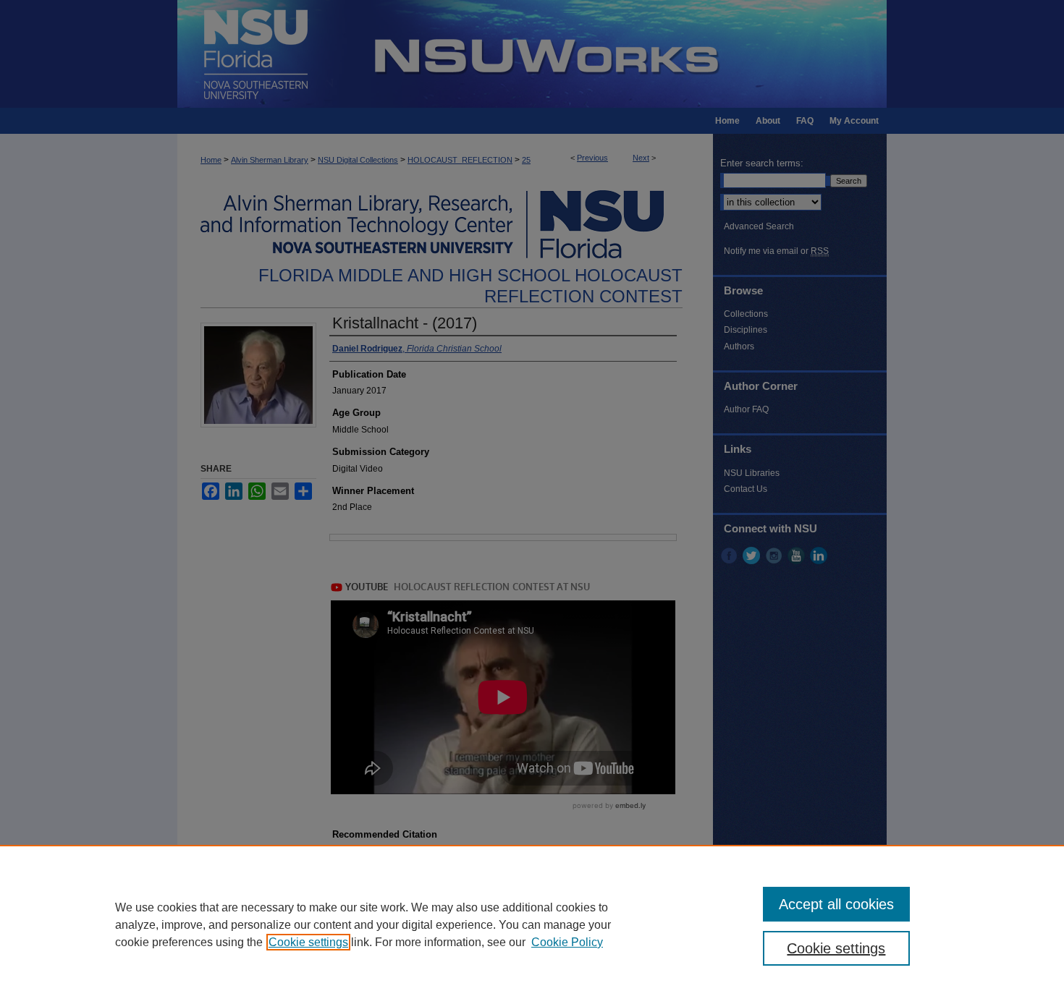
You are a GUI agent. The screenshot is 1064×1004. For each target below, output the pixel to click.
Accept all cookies (836, 904)
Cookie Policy (567, 942)
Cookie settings (308, 942)
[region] (532, 924)
